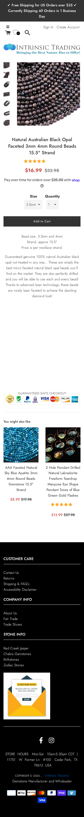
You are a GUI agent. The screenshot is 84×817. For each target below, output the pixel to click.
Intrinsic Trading (57, 776)
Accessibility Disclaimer (20, 589)
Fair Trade (11, 618)
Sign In (48, 27)
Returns (9, 578)
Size (33, 196)
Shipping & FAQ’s (16, 583)
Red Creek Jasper (16, 648)
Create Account (68, 27)
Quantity (52, 196)
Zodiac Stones (14, 665)
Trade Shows (13, 624)
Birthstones (11, 659)
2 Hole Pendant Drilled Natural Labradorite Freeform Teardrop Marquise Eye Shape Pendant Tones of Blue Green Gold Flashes (63, 481)
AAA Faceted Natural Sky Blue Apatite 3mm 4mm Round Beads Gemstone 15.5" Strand (21, 478)
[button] (35, 161)
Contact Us (11, 572)
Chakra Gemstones (17, 653)
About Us (10, 613)
